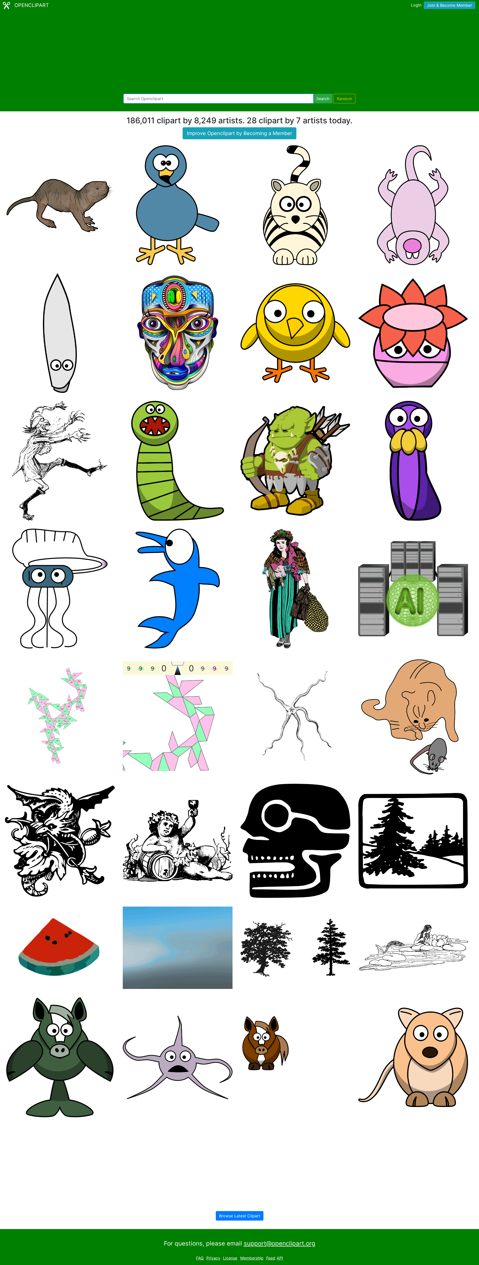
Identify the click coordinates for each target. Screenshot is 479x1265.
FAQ (200, 1258)
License (230, 1258)
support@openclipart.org (279, 1243)
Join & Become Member (449, 5)
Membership (251, 1258)
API (280, 1258)
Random (344, 98)
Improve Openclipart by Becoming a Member (239, 133)
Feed (270, 1258)
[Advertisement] (239, 52)
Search (322, 98)
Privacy (213, 1258)
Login (416, 4)
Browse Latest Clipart (239, 1215)
